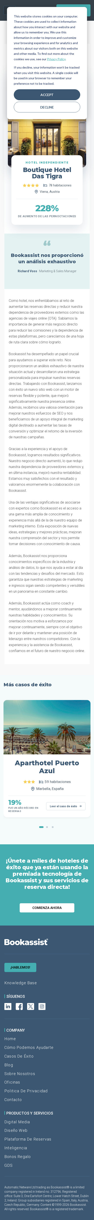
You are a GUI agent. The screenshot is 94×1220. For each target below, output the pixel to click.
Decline (47, 107)
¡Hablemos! (20, 967)
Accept (47, 95)
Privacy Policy (56, 59)
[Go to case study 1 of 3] (41, 827)
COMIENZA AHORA (47, 908)
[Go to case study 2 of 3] (47, 827)
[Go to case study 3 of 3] (52, 827)
